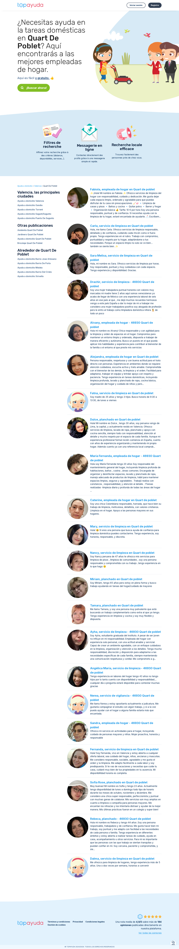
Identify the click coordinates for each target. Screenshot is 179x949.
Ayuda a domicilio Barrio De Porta (34, 263)
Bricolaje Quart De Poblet (29, 243)
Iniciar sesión (136, 5)
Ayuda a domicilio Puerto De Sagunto (35, 218)
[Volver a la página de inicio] (30, 5)
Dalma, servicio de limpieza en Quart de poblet (122, 858)
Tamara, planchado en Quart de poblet (116, 605)
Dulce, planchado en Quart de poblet (115, 419)
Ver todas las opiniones (150, 933)
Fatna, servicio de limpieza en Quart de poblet (121, 393)
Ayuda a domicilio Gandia (29, 205)
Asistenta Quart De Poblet (30, 230)
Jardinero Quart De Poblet (30, 234)
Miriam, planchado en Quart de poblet (116, 579)
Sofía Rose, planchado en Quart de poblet (118, 782)
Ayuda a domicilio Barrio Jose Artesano (36, 259)
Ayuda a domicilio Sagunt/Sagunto (34, 214)
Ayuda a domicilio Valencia (30, 201)
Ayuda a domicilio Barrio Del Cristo (34, 272)
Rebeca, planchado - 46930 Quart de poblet (120, 818)
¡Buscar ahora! (36, 88)
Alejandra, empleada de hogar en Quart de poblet (124, 356)
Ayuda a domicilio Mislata (29, 267)
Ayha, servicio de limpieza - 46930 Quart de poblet (125, 631)
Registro (155, 5)
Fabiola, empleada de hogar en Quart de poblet (122, 189)
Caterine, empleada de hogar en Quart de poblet (123, 500)
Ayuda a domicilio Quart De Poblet (34, 238)
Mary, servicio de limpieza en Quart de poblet (121, 526)
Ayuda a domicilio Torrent (30, 209)
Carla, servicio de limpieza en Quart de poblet (121, 225)
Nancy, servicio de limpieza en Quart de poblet (122, 552)
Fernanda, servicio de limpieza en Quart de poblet (124, 749)
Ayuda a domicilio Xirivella (30, 276)
